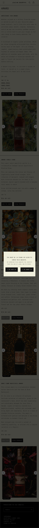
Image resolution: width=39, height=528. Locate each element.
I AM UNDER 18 (27, 269)
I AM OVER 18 (11, 269)
